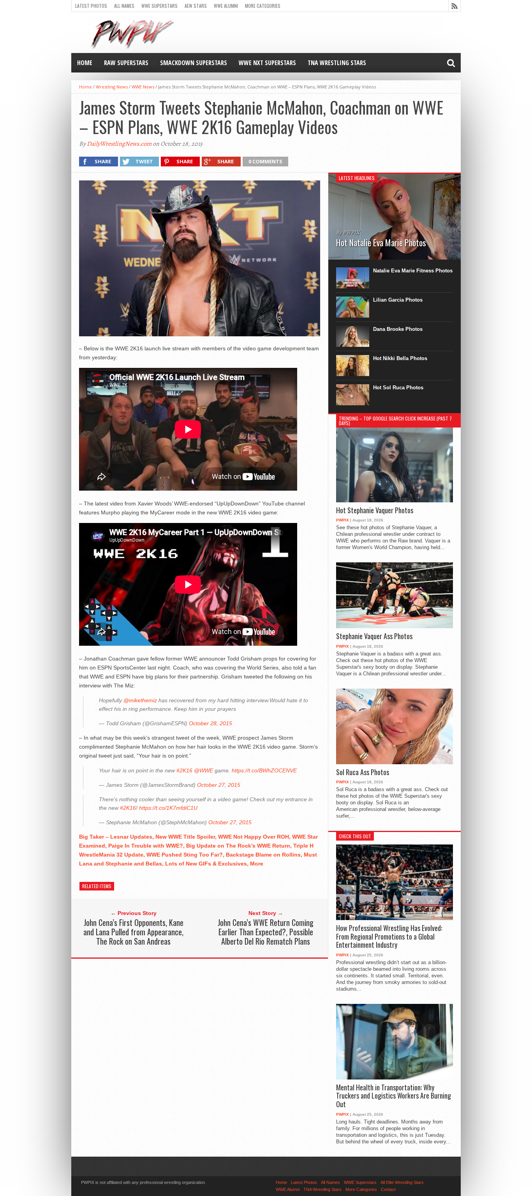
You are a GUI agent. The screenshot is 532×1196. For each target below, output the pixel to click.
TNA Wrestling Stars (337, 62)
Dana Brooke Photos (398, 329)
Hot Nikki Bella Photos (400, 358)
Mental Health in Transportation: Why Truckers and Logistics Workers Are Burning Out (393, 1096)
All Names (124, 5)
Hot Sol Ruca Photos (398, 387)
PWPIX (342, 520)
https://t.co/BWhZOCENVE (264, 770)
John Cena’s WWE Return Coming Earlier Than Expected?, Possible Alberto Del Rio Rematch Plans (266, 932)
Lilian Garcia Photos (398, 300)
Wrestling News (112, 87)
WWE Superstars (159, 5)
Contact (388, 1189)
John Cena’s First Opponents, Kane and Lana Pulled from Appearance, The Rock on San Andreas (133, 932)
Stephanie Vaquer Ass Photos (374, 636)
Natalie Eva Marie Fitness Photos (413, 271)
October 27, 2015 (218, 785)
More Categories (262, 5)
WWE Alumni (226, 5)
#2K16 (184, 770)
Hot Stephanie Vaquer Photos (374, 510)
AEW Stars (196, 5)
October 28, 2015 (210, 723)
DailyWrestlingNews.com (119, 144)
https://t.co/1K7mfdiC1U (168, 808)
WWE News (143, 87)
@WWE (203, 770)
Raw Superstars (126, 62)
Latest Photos (91, 5)
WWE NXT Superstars (267, 62)
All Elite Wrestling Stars (402, 1182)
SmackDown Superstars (193, 62)
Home (84, 62)
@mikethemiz (140, 700)
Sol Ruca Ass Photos (362, 772)
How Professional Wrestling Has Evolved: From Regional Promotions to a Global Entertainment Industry (389, 936)
